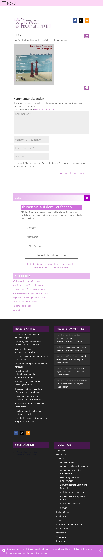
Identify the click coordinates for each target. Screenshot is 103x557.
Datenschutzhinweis (60, 267)
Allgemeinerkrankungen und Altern (29, 297)
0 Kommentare (60, 40)
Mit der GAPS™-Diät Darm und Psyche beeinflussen (72, 359)
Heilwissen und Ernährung (25, 301)
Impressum (61, 541)
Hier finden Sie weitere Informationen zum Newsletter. (50, 264)
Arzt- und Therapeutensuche (69, 524)
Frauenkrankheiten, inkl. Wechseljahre (30, 293)
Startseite (60, 450)
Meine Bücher (62, 512)
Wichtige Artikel (67, 462)
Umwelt (16, 310)
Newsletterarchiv (41, 267)
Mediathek (61, 516)
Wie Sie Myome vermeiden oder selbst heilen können (72, 371)
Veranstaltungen (63, 528)
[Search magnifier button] (87, 198)
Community (61, 537)
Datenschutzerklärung (44, 109)
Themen (60, 458)
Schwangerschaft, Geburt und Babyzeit (30, 289)
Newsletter (61, 532)
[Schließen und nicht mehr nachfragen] (100, 551)
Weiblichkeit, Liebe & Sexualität (27, 281)
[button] (75, 20)
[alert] (31, 453)
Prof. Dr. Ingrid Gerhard (28, 40)
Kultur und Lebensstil (22, 306)
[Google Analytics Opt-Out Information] (3, 551)
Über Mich (61, 454)
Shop (58, 520)
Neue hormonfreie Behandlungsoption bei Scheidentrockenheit (25, 374)
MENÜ (11, 3)
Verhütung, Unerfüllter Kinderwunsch (30, 285)
